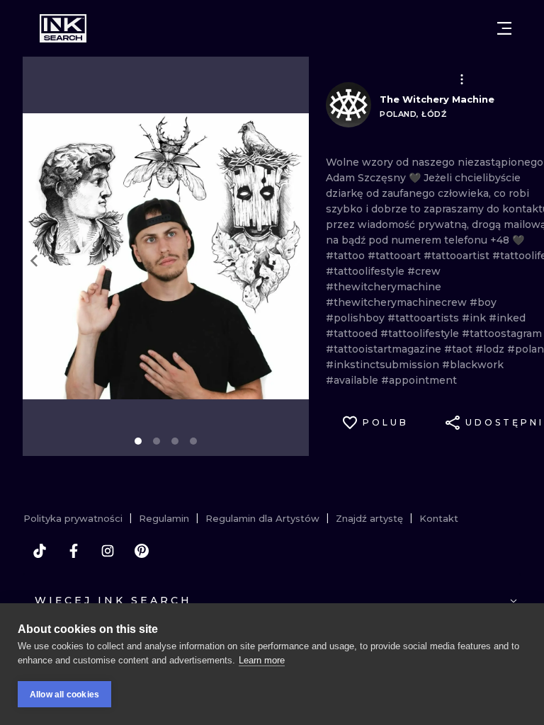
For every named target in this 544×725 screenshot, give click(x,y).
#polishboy (356, 318)
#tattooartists (424, 318)
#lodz (491, 349)
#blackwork (473, 364)
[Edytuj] (462, 79)
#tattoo (347, 255)
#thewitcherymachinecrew (398, 302)
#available (353, 380)
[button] (462, 79)
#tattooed (353, 333)
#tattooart (396, 255)
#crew (424, 271)
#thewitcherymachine (383, 286)
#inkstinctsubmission (384, 364)
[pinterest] (142, 551)
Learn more (262, 660)
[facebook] (74, 551)
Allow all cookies (64, 695)
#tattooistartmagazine (385, 349)
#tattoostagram (502, 333)
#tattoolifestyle (366, 271)
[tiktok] (40, 551)
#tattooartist (458, 255)
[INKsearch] (63, 28)
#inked (507, 318)
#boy (483, 302)
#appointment (419, 380)
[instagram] (108, 551)
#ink (475, 318)
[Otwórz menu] (504, 28)
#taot (459, 349)
